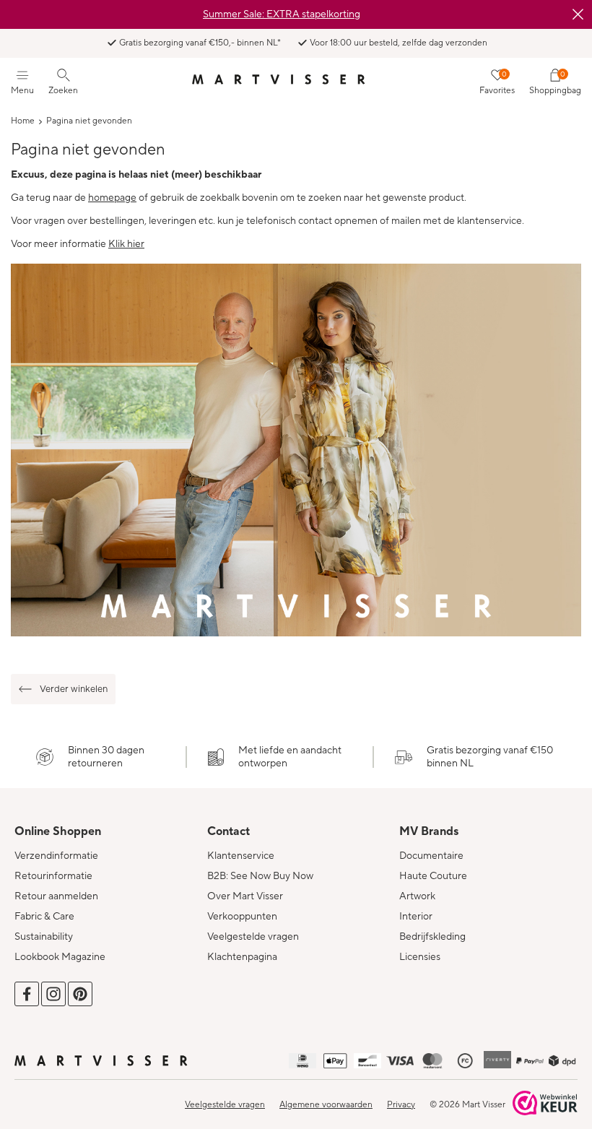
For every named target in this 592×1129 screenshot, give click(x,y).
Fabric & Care (44, 916)
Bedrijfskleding (432, 936)
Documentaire (431, 855)
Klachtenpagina (242, 957)
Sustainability (43, 936)
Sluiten (577, 14)
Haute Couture (433, 876)
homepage (112, 197)
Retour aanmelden (56, 896)
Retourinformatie (53, 876)
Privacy (401, 1104)
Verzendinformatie (56, 855)
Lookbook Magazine (59, 957)
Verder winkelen (74, 689)
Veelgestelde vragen (253, 936)
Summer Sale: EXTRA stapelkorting (281, 14)
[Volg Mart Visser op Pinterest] (80, 994)
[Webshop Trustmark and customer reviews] (545, 1104)
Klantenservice (240, 855)
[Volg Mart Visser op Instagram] (53, 994)
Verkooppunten (242, 916)
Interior (415, 916)
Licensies (419, 957)
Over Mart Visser (245, 896)
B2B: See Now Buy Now (260, 876)
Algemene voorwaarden (326, 1104)
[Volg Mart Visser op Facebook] (26, 994)
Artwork (417, 896)
